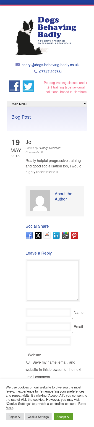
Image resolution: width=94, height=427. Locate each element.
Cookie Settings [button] (38, 416)
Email (78, 326)
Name (79, 312)
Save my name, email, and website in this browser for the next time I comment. (53, 369)
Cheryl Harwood (50, 148)
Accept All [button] (63, 416)
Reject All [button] (14, 416)
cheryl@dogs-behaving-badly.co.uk (50, 64)
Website (34, 354)
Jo (28, 142)
